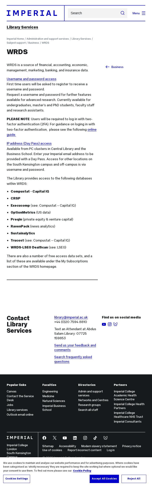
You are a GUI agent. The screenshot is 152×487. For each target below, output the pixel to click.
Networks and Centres (93, 400)
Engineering (50, 391)
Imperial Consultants (128, 421)
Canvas (11, 391)
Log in (111, 450)
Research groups (89, 405)
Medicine (48, 396)
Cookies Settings (16, 478)
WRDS (45, 42)
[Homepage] (36, 13)
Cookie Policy (82, 470)
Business (33, 42)
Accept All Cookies (104, 478)
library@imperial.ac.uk (71, 317)
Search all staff (88, 410)
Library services (17, 410)
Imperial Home (15, 38)
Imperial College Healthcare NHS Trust (128, 415)
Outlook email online (20, 414)
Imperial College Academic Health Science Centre (125, 395)
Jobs (10, 405)
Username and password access (31, 79)
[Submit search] (122, 13)
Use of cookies (52, 450)
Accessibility (67, 446)
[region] (76, 472)
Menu (136, 13)
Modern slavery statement (99, 446)
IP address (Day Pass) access (29, 143)
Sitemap (48, 446)
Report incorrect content (84, 450)
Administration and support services (48, 38)
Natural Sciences (53, 401)
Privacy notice (131, 446)
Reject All (133, 478)
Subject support (16, 42)
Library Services (22, 27)
